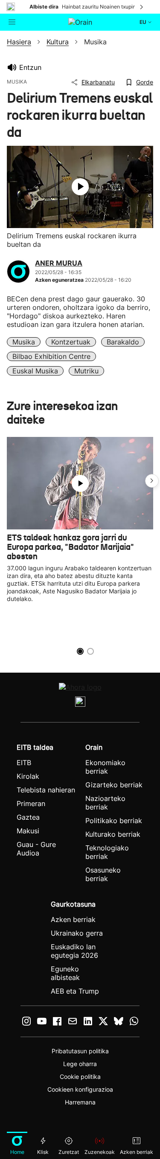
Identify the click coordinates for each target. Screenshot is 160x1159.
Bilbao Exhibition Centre (51, 356)
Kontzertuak (70, 342)
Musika (23, 342)
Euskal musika (35, 371)
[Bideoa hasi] (80, 186)
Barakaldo (123, 342)
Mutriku (86, 371)
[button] (152, 481)
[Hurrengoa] (142, 7)
